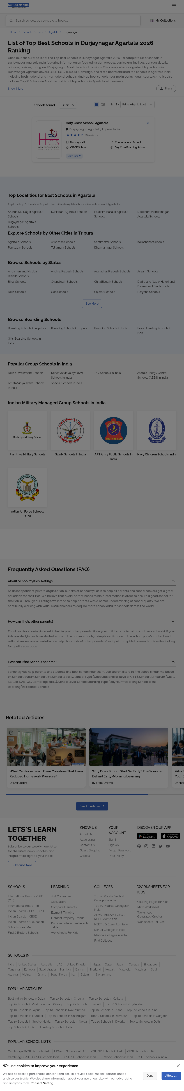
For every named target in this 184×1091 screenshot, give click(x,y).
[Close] (159, 498)
